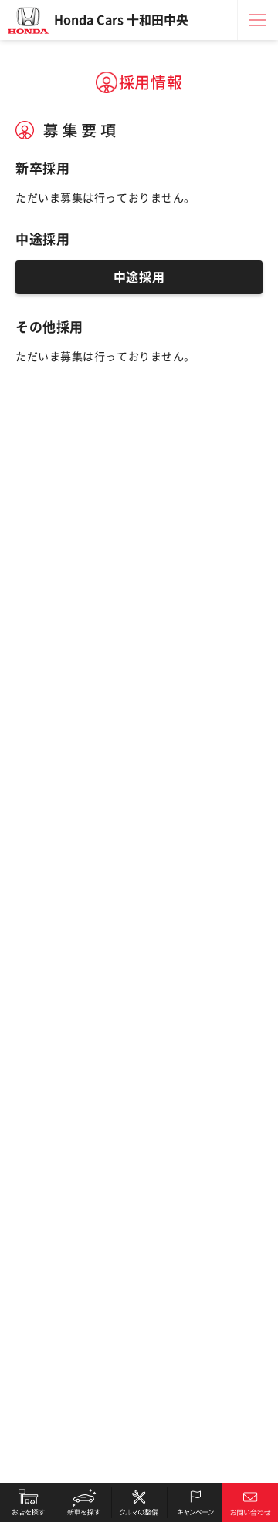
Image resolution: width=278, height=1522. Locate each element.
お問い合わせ (250, 1502)
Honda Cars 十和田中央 (121, 20)
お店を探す (28, 1502)
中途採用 (139, 277)
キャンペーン (194, 1502)
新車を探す (83, 1502)
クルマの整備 (139, 1502)
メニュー (258, 20)
